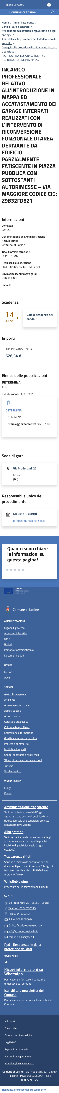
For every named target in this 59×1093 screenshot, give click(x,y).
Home (5, 22)
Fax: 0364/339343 (19, 914)
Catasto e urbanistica (16, 722)
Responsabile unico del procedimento (24, 1090)
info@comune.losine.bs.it (29, 520)
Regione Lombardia (14, 4)
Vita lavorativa (12, 771)
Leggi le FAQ (10, 1042)
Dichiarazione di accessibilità (18, 1035)
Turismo (8, 766)
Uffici (7, 639)
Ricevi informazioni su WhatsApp (23, 971)
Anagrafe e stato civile (16, 705)
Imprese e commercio (16, 744)
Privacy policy (11, 1028)
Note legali (10, 1021)
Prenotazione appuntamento (18, 1056)
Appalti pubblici (12, 711)
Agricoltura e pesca (15, 694)
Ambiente (9, 700)
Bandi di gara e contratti (15, 27)
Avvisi (7, 677)
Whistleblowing (16, 881)
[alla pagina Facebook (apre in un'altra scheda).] (6, 962)
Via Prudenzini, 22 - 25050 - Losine (31, 902)
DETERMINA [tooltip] (13, 410)
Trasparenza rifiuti (17, 856)
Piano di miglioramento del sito (19, 1063)
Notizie (8, 672)
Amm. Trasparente (23, 22)
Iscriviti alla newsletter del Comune (24, 992)
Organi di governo (14, 628)
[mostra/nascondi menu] (6, 12)
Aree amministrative (15, 633)
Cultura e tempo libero (16, 727)
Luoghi (8, 788)
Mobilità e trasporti (15, 749)
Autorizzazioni (12, 716)
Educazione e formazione (18, 733)
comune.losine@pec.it (21, 937)
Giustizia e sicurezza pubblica (20, 738)
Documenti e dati (14, 655)
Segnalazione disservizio (16, 1049)
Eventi (7, 793)
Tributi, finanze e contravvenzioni (23, 760)
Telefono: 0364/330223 (22, 908)
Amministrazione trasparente (26, 806)
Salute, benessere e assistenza (21, 755)
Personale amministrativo (19, 650)
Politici (8, 644)
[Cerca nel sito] (52, 12)
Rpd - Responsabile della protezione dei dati (22, 946)
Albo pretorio (13, 831)
